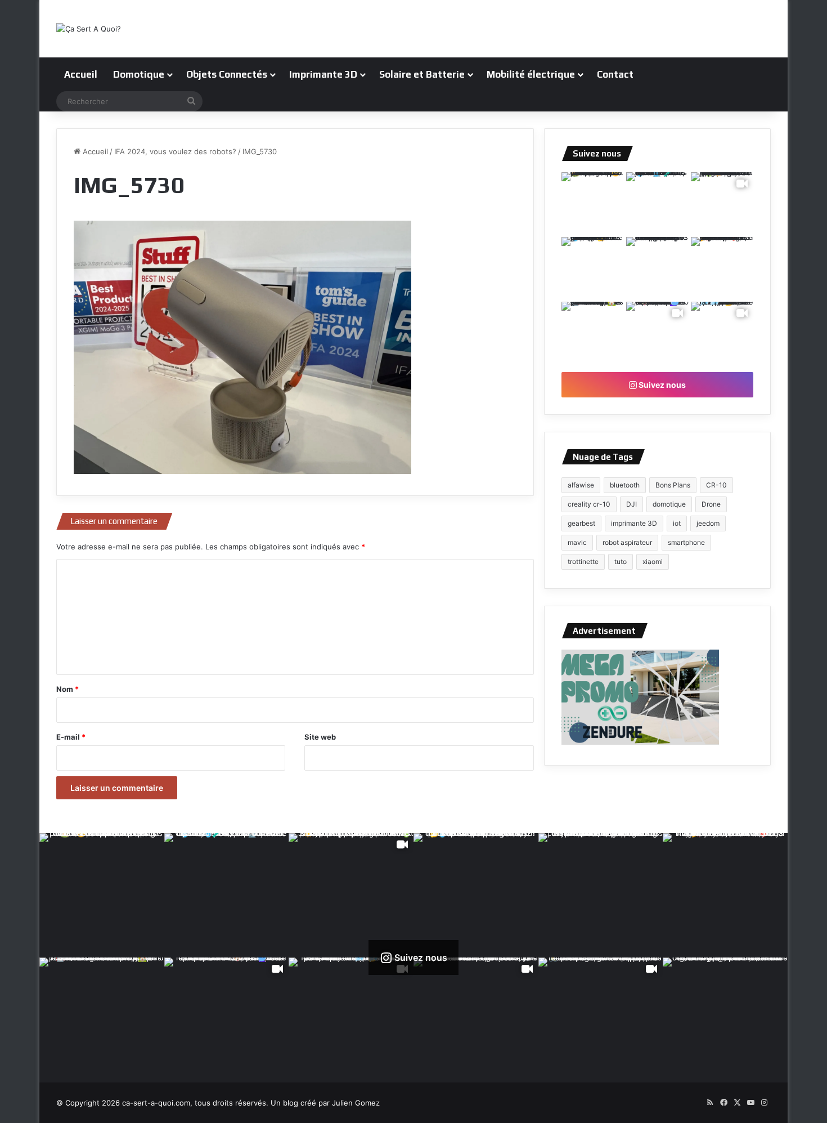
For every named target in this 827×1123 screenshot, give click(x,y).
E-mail (71, 736)
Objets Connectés (226, 74)
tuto (620, 561)
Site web (320, 736)
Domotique (138, 74)
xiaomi (652, 561)
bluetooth (625, 485)
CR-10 (716, 485)
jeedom (708, 523)
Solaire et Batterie (422, 74)
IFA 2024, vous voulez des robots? (175, 151)
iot (677, 523)
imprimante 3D (634, 523)
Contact (615, 74)
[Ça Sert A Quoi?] (88, 29)
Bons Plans (672, 485)
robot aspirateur (627, 542)
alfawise (581, 485)
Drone (711, 504)
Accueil (80, 74)
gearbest (581, 523)
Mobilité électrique (531, 74)
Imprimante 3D (323, 74)
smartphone (686, 542)
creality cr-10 (589, 504)
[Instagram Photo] (592, 203)
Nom (67, 689)
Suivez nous (661, 385)
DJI (631, 504)
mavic (577, 542)
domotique (669, 504)
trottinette (583, 561)
